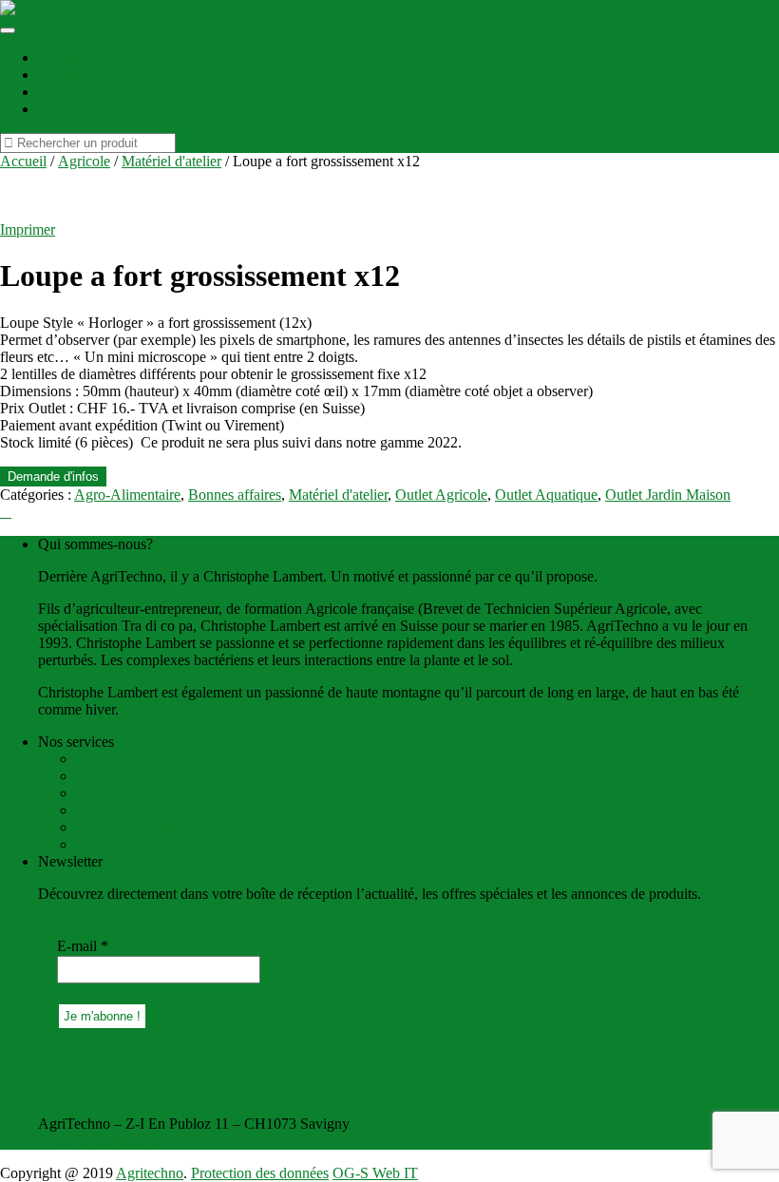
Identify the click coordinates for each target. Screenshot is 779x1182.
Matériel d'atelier (171, 161)
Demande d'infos (53, 476)
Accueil (61, 57)
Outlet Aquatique (546, 494)
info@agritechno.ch (97, 1141)
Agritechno (149, 1173)
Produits (62, 75)
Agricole (84, 161)
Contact (61, 92)
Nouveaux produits (133, 827)
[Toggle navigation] (7, 30)
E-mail (82, 946)
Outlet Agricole (441, 494)
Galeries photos (122, 776)
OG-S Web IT (375, 1173)
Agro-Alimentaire (127, 494)
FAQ (91, 844)
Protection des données (260, 1173)
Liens (54, 109)
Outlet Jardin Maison (668, 494)
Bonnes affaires (234, 494)
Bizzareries (109, 793)
